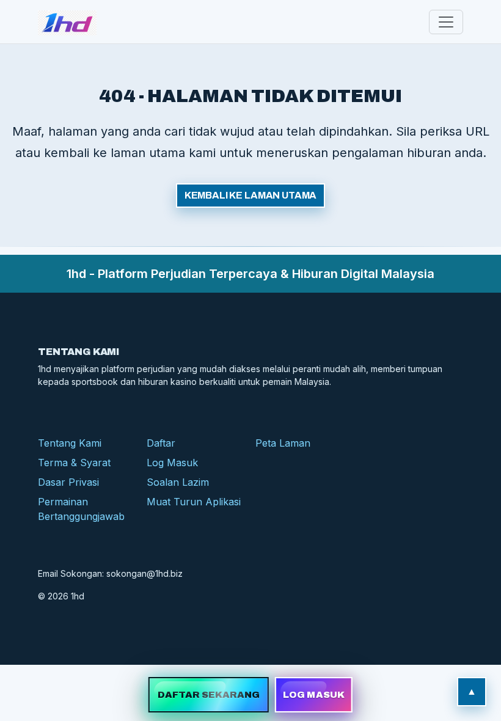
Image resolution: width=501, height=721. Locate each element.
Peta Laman (282, 443)
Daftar (161, 443)
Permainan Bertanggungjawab (81, 509)
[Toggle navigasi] (446, 22)
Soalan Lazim (178, 482)
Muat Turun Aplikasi (194, 502)
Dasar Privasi (68, 482)
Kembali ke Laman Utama (250, 195)
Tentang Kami (69, 443)
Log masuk (314, 695)
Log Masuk (172, 462)
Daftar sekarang (209, 695)
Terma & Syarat (74, 462)
